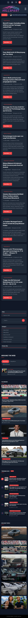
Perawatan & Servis (7, 339)
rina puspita (6, 200)
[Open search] (8, 2)
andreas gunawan (8, 56)
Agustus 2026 (6, 315)
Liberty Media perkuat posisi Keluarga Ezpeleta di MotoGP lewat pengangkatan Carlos (14, 79)
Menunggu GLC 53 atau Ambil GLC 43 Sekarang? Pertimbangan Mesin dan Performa (14, 109)
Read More (6, 42)
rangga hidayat (7, 169)
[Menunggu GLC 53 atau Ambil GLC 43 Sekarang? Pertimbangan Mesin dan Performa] (14, 451)
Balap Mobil (5, 330)
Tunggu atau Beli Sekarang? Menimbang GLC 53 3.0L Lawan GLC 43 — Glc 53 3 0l (12, 282)
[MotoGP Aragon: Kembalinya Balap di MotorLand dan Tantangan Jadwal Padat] (14, 390)
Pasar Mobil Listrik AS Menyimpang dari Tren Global (13, 420)
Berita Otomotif (6, 334)
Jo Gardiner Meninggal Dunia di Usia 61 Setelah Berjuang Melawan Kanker (13, 223)
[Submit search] (23, 320)
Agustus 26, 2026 (6, 443)
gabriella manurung (8, 29)
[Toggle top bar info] (16, 2)
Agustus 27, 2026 (6, 422)
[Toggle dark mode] (12, 2)
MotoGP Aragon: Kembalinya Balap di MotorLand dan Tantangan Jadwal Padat (14, 25)
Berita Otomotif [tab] (6, 364)
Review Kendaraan (7, 341)
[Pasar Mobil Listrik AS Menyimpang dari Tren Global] (14, 411)
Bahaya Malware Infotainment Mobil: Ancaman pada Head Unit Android (13, 165)
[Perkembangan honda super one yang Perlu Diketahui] (14, 504)
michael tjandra (7, 227)
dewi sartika (6, 140)
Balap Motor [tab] (13, 361)
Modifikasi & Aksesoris (8, 337)
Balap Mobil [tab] (5, 361)
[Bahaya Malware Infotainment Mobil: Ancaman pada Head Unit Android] (14, 513)
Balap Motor (6, 332)
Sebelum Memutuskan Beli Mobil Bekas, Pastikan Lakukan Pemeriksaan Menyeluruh (13, 196)
